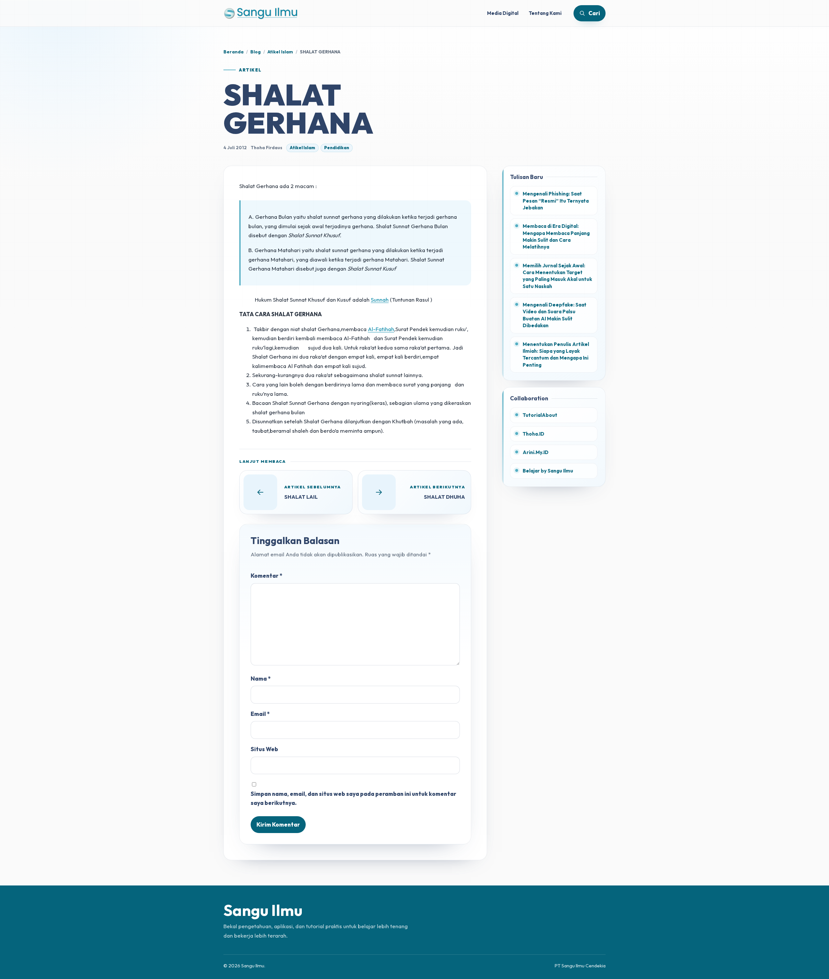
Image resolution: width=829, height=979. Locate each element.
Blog (255, 52)
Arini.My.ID (536, 452)
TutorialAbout (540, 415)
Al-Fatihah (381, 329)
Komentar (266, 575)
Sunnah (380, 299)
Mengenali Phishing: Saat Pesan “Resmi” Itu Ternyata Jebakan (556, 201)
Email (260, 713)
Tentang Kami (545, 13)
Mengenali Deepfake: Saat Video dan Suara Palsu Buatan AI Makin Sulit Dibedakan (554, 315)
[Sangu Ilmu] (260, 13)
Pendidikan (336, 147)
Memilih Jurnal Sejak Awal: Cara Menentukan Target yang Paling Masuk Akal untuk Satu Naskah (557, 275)
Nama (260, 678)
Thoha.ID (533, 434)
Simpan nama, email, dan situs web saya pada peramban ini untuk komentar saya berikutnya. (353, 798)
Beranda (233, 52)
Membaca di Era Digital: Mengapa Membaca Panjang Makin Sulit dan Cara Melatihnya (556, 236)
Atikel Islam (280, 52)
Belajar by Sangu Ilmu (548, 471)
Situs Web (264, 749)
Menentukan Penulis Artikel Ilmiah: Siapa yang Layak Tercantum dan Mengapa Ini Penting (556, 354)
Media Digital (502, 13)
